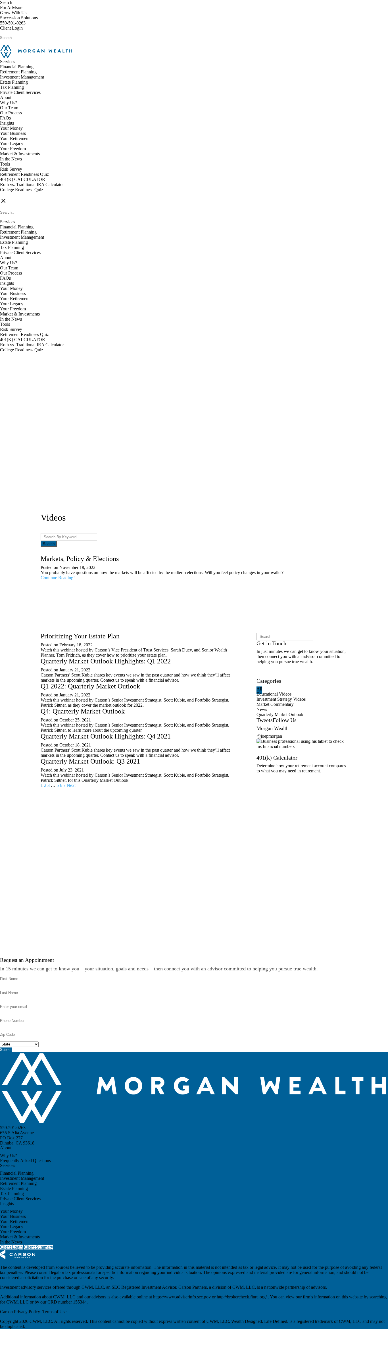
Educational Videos (273, 694)
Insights (7, 123)
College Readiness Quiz (21, 189)
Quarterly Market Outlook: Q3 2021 (90, 761)
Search (6, 2)
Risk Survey (11, 169)
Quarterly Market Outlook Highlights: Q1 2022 (106, 661)
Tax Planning (12, 87)
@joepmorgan (269, 736)
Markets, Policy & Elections (80, 558)
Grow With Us (13, 12)
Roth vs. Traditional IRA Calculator (32, 184)
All (259, 688)
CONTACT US (14, 194)
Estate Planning (14, 82)
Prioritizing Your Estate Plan (80, 636)
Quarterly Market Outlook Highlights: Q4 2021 (106, 736)
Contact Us (266, 675)
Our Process (11, 112)
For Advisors (11, 7)
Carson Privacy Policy (20, 1311)
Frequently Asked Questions (25, 1160)
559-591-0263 (13, 22)
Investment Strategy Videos (281, 699)
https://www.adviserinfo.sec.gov (182, 1296)
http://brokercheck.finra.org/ (242, 1296)
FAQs (5, 118)
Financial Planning (17, 66)
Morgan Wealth (272, 728)
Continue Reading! (58, 577)
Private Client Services (20, 92)
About (5, 97)
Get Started (266, 781)
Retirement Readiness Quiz (24, 174)
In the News (11, 158)
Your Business (13, 133)
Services (7, 61)
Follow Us (285, 720)
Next (71, 785)
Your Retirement (15, 138)
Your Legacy (11, 143)
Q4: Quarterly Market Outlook (83, 711)
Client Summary (38, 1247)
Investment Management (22, 77)
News (261, 709)
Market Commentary (275, 704)
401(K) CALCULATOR (22, 179)
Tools (5, 164)
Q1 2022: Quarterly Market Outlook (90, 686)
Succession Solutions (19, 17)
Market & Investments (20, 153)
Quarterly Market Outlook (279, 714)
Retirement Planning (18, 71)
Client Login (11, 28)
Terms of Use (54, 1311)
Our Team (9, 107)
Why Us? (8, 102)
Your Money (11, 128)
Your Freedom (13, 148)
